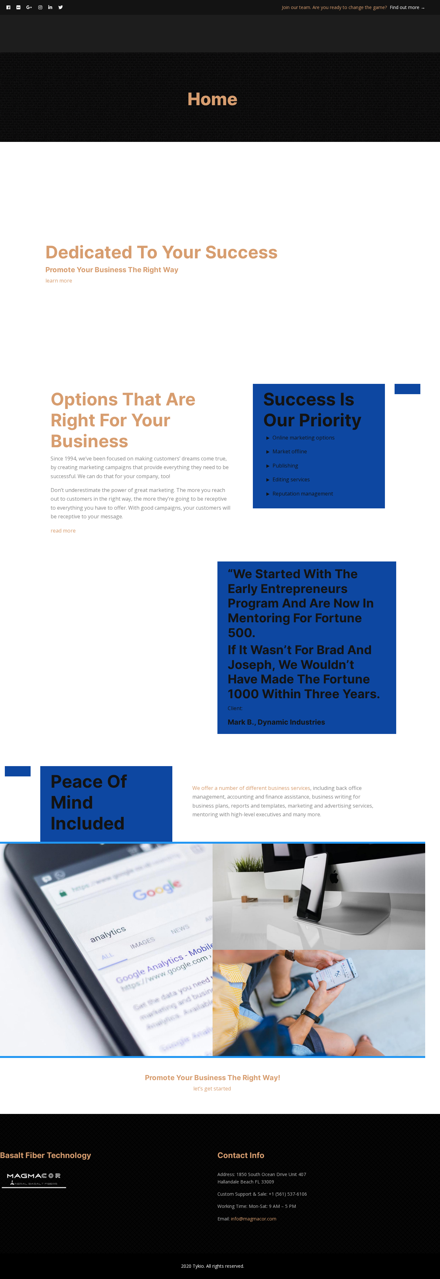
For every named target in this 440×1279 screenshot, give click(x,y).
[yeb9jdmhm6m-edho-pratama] (106, 950)
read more (63, 530)
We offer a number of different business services (251, 788)
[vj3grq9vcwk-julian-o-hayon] (319, 897)
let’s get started (212, 1088)
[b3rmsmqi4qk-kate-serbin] (319, 1003)
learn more (58, 280)
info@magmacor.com (253, 1219)
